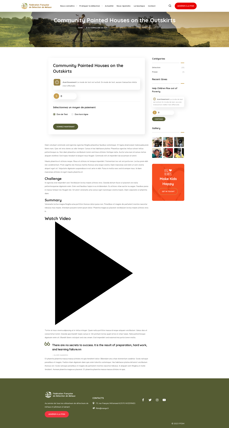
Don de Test (62, 114)
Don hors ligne (81, 114)
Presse (168, 72)
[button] (170, 6)
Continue (159, 119)
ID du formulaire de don (96, 28)
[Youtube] (164, 400)
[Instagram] (157, 400)
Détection (168, 67)
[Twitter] (150, 400)
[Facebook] (143, 400)
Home (80, 28)
